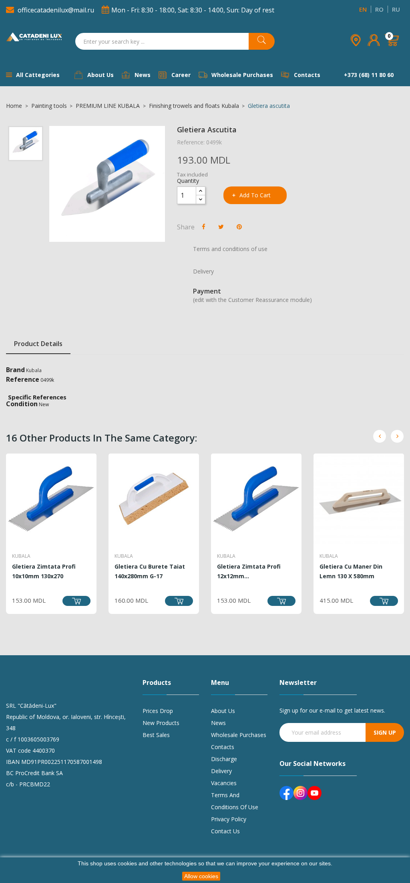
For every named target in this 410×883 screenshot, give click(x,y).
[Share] (203, 226)
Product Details (38, 343)
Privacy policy (228, 819)
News (218, 723)
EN (363, 9)
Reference (22, 379)
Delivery (221, 771)
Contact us (225, 831)
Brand (15, 370)
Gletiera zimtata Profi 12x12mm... (249, 571)
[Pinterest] (239, 226)
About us (223, 711)
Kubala (34, 370)
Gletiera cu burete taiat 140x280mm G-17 (150, 571)
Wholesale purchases (238, 735)
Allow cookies (201, 876)
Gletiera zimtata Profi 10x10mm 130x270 (44, 571)
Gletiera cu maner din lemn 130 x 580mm (351, 571)
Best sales (156, 735)
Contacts (222, 747)
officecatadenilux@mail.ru (56, 10)
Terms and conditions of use (234, 801)
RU (396, 9)
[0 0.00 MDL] (392, 51)
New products (161, 723)
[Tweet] (221, 226)
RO (379, 9)
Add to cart (255, 195)
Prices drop (158, 711)
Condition (22, 404)
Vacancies (224, 783)
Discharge (224, 759)
